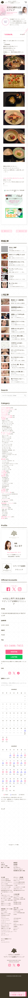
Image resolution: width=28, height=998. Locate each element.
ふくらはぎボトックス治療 (6, 896)
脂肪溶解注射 (5, 426)
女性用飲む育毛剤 (17, 904)
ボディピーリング (5, 934)
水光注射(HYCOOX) (5, 915)
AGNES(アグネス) (6, 453)
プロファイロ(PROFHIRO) (7, 885)
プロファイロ (4, 412)
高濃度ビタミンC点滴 (18, 909)
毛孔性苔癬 (4, 486)
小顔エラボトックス (6, 421)
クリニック (4, 506)
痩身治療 (3, 459)
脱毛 (3, 487)
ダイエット (4, 466)
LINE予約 (14, 657)
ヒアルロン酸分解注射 (6, 880)
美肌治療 (3, 475)
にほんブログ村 (7, 178)
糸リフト (3, 940)
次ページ (21, 231)
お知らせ (3, 864)
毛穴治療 (4, 477)
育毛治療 (3, 490)
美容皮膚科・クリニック (7, 503)
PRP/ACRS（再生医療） (7, 450)
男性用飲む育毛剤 (17, 902)
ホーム (2, 862)
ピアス (3, 457)
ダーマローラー (5, 448)
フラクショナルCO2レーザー (8, 454)
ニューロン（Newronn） (19, 878)
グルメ (3, 512)
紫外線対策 (16, 921)
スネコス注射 (4, 414)
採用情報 (15, 864)
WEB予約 (14, 652)
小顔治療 (3, 418)
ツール (15, 931)
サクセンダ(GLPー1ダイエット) (9, 463)
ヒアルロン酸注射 (5, 407)
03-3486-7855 (14, 645)
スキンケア (4, 484)
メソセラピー (5, 468)
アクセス (15, 865)
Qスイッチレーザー (6, 445)
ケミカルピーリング (6, 483)
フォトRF (4, 442)
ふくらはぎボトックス (6, 465)
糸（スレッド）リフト (6, 423)
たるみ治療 (4, 472)
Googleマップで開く (14, 844)
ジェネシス (3, 921)
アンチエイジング (5, 500)
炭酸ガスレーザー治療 (6, 928)
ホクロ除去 (4, 480)
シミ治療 (3, 474)
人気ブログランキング (17, 178)
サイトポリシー (17, 867)
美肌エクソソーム (6, 436)
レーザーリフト (5, 447)
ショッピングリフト (6, 424)
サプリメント (5, 498)
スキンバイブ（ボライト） (7, 409)
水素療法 (15, 926)
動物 (3, 510)
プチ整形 (3, 489)
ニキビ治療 (4, 478)
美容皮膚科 (4, 504)
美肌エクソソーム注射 (6, 903)
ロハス (3, 513)
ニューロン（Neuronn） (7, 460)
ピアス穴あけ (16, 895)
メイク (15, 923)
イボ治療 (4, 481)
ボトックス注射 (5, 411)
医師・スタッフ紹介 (5, 867)
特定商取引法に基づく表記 (19, 870)
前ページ (6, 231)
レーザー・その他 (5, 433)
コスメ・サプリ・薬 (6, 492)
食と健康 (4, 501)
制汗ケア (15, 929)
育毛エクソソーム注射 (6, 905)
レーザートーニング (6, 444)
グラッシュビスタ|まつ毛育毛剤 (9, 494)
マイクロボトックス (6, 429)
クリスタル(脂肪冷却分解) (19, 882)
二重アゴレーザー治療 (6, 430)
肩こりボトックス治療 (6, 898)
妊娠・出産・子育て (6, 509)
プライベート (4, 507)
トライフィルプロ (6, 438)
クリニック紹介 (4, 865)
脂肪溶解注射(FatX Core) (6, 890)
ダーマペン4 (4, 439)
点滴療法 (4, 456)
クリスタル (4, 462)
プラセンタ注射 (17, 911)
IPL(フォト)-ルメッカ (6, 441)
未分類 (2, 518)
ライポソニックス (6, 469)
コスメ (3, 497)
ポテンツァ (4, 435)
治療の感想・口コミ (6, 516)
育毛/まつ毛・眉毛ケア (18, 924)
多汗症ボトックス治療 (6, 417)
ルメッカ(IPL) (4, 912)
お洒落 (3, 515)
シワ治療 (3, 471)
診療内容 (15, 862)
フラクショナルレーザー (6, 923)
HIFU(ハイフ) (5, 420)
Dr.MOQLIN (4, 495)
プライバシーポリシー (18, 869)
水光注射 (4, 451)
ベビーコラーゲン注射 (6, 415)
